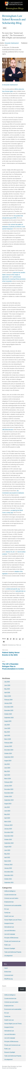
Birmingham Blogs (15, 8)
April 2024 (7, 775)
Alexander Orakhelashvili (12, 43)
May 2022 (7, 853)
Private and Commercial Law (12, 941)
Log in (6, 968)
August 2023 (7, 803)
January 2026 (8, 703)
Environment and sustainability (12, 905)
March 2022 (7, 861)
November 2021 (8, 875)
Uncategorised (8, 955)
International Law (11, 645)
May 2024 (7, 771)
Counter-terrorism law (10, 894)
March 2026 (7, 696)
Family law (7, 912)
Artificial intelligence (9, 891)
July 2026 (7, 681)
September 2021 (9, 882)
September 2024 (9, 757)
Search (4, 986)
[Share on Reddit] (19, 639)
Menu (4, 28)
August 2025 (7, 721)
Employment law (9, 901)
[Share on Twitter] (10, 639)
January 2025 (8, 746)
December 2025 (8, 706)
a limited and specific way (13, 589)
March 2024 (7, 778)
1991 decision (7, 429)
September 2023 (9, 800)
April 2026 (7, 692)
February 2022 (8, 864)
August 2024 (7, 760)
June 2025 (7, 728)
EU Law (6, 909)
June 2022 (7, 850)
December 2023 (8, 789)
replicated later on (20, 591)
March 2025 (7, 739)
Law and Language (9, 934)
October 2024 (8, 753)
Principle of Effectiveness (11, 937)
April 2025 (7, 735)
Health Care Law (9, 916)
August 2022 (7, 846)
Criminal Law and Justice (11, 898)
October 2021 (8, 879)
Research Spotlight (9, 948)
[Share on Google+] (16, 639)
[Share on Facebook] (7, 639)
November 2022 (8, 836)
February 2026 (8, 699)
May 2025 (7, 732)
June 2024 (7, 767)
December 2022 (8, 832)
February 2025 (8, 742)
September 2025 (9, 717)
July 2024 (7, 764)
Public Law (18, 645)
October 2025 (8, 714)
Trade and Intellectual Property (12, 952)
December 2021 (8, 871)
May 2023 (7, 814)
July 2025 (7, 724)
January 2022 (8, 868)
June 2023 (7, 810)
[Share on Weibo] (22, 639)
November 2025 (8, 710)
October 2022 (8, 839)
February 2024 (8, 782)
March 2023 (7, 821)
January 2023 (8, 828)
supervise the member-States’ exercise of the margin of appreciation (13, 274)
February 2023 (8, 825)
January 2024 (8, 785)
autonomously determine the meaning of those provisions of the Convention (14, 279)
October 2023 (8, 796)
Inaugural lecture (9, 923)
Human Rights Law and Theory (13, 919)
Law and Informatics (9, 930)
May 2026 (7, 689)
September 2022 (9, 843)
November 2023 (8, 793)
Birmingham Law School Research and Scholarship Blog (14, 19)
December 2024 (8, 750)
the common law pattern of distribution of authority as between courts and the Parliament (13, 226)
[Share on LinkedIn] (13, 639)
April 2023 (7, 818)
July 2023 (7, 807)
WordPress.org (8, 978)
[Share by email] (3, 641)
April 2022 (7, 857)
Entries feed (7, 971)
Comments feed (8, 975)
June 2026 (7, 685)
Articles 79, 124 (10, 551)
